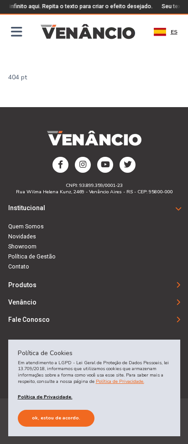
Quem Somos (26, 226)
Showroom (22, 246)
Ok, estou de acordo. (56, 417)
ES (174, 32)
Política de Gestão (32, 256)
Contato (18, 266)
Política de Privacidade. (120, 381)
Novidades (22, 236)
